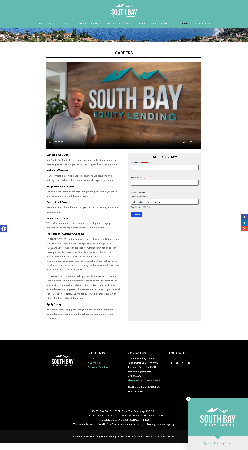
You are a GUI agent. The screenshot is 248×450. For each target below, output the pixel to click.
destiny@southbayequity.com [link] (144, 380)
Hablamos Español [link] (90, 23)
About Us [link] (54, 23)
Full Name (140, 162)
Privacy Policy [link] (94, 362)
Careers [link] (186, 23)
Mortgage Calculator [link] (118, 23)
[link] (3, 228)
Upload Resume (142, 192)
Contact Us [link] (203, 23)
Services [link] (69, 23)
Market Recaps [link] (169, 23)
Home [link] (41, 23)
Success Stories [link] (146, 23)
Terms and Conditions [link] (98, 367)
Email (138, 177)
